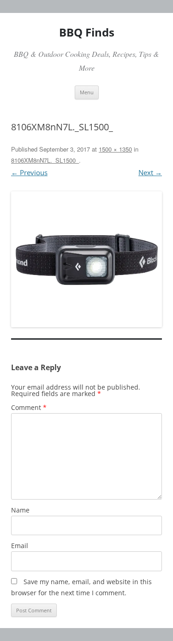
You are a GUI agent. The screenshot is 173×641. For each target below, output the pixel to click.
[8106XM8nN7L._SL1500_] (86, 259)
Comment (29, 407)
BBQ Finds (86, 32)
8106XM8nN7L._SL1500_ (45, 160)
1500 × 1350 (115, 149)
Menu (87, 92)
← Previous (29, 172)
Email (19, 545)
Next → (150, 172)
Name (20, 510)
